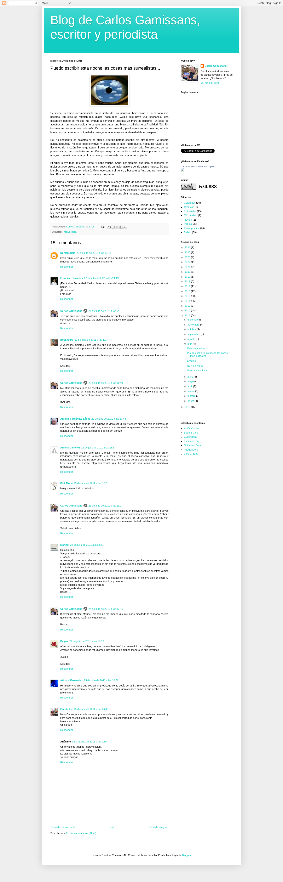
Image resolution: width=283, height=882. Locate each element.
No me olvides (195, 365)
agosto (191, 339)
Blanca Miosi (191, 432)
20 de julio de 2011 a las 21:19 (101, 278)
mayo (190, 381)
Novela (188, 219)
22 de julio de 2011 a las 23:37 (98, 447)
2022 (188, 262)
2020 (188, 271)
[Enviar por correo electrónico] (109, 227)
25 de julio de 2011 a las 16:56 (101, 680)
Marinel (64, 544)
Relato (187, 232)
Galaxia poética (196, 348)
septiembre (194, 334)
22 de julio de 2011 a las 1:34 (91, 339)
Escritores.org (192, 441)
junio (190, 376)
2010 (188, 407)
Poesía (188, 223)
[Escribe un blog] (113, 227)
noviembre (193, 324)
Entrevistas (190, 211)
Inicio (112, 827)
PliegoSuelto (191, 449)
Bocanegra (66, 339)
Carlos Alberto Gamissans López (197, 166)
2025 (188, 252)
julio (190, 344)
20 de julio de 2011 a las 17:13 (93, 252)
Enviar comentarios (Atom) (81, 833)
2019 (188, 276)
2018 (188, 281)
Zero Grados (191, 453)
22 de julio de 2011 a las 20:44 (108, 418)
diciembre (193, 319)
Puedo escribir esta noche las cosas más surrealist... (207, 354)
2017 (188, 286)
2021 (188, 267)
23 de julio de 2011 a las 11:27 (105, 505)
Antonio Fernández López (75, 418)
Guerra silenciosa (197, 370)
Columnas (190, 202)
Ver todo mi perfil (210, 82)
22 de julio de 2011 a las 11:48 (105, 382)
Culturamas (190, 436)
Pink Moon (66, 483)
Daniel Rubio (67, 252)
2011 (188, 315)
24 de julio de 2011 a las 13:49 (105, 608)
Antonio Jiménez (70, 447)
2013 (188, 305)
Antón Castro (191, 428)
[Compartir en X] (117, 227)
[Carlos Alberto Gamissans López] (182, 170)
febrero (191, 396)
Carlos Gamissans (71, 311)
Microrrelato (190, 215)
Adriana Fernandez (71, 680)
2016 (188, 291)
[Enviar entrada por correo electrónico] (102, 226)
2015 (188, 296)
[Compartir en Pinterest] (125, 227)
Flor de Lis (66, 709)
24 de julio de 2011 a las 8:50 (86, 544)
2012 (188, 310)
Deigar (64, 641)
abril (190, 386)
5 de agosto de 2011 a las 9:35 (89, 741)
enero (191, 401)
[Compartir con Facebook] (121, 227)
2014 (188, 301)
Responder (66, 266)
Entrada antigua (158, 827)
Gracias (191, 361)
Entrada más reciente (63, 827)
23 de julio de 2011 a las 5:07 (90, 483)
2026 (188, 247)
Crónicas (189, 207)
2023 (188, 257)
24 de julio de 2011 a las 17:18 (86, 641)
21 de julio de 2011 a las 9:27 (105, 311)
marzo (191, 391)
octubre (192, 329)
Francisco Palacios (71, 278)
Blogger (186, 855)
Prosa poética (69, 232)
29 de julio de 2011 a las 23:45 (91, 709)
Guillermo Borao (193, 445)
